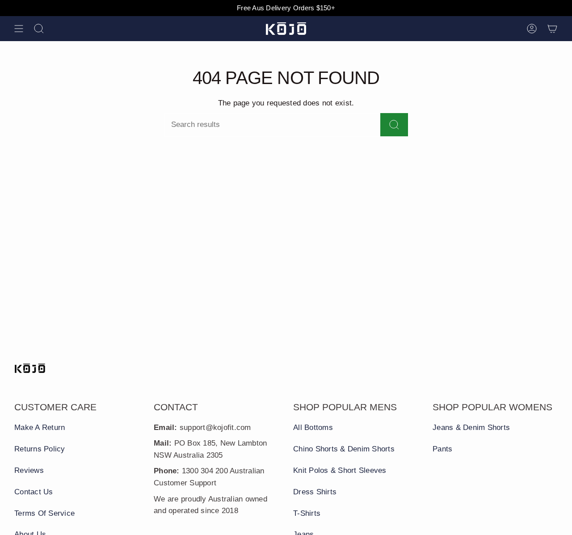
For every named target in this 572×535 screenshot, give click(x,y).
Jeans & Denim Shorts (471, 427)
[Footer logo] (30, 368)
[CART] (552, 28)
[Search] (394, 124)
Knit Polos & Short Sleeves (340, 470)
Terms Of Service (44, 513)
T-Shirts (306, 513)
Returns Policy (39, 449)
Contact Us (33, 492)
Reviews (29, 470)
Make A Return (39, 427)
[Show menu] (19, 28)
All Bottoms (313, 427)
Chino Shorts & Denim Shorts (344, 449)
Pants (442, 449)
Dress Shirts (314, 492)
